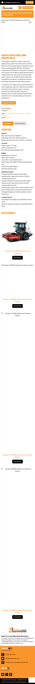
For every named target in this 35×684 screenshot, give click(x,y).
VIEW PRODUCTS (28, 7)
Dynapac (4, 115)
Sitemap (12, 682)
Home (4, 13)
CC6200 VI (8, 113)
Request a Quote (8, 103)
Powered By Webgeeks (20, 682)
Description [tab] (8, 123)
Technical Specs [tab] (19, 123)
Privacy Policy (5, 682)
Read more (17, 258)
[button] (30, 22)
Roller (9, 13)
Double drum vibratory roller (21, 113)
